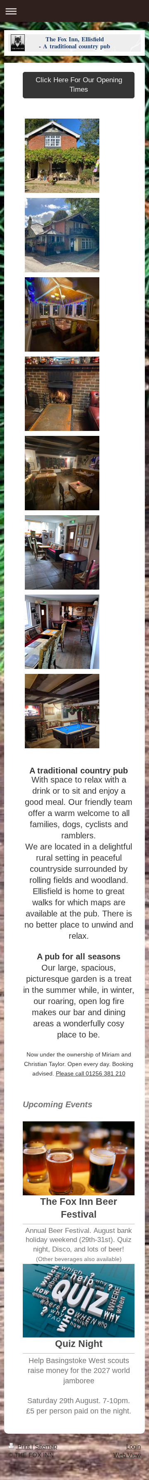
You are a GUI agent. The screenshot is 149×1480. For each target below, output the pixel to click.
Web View (127, 1455)
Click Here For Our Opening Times (79, 84)
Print (23, 1446)
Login (133, 1446)
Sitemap (46, 1446)
